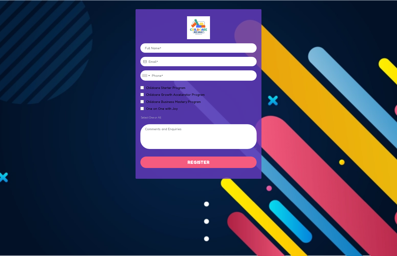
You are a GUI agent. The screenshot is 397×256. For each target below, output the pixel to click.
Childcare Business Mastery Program (173, 102)
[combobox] (146, 75)
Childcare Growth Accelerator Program (175, 94)
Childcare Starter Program (165, 88)
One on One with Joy (162, 108)
